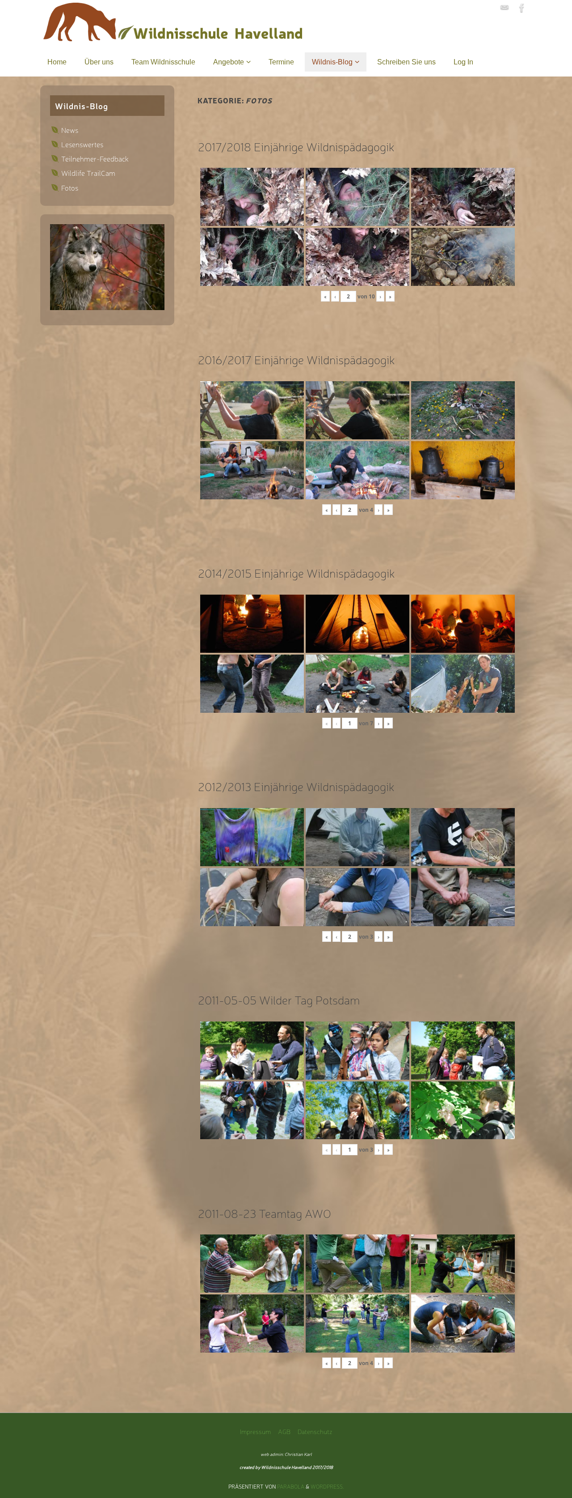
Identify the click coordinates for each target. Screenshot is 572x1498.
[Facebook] (522, 7)
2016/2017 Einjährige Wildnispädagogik (296, 359)
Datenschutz (315, 1431)
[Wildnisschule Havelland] (504, 7)
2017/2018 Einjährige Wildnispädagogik (296, 146)
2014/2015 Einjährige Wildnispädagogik (296, 572)
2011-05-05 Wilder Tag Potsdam (279, 999)
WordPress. (327, 1486)
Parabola (290, 1486)
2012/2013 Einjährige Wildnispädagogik (296, 786)
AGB (284, 1431)
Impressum (255, 1431)
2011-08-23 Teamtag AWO (264, 1213)
